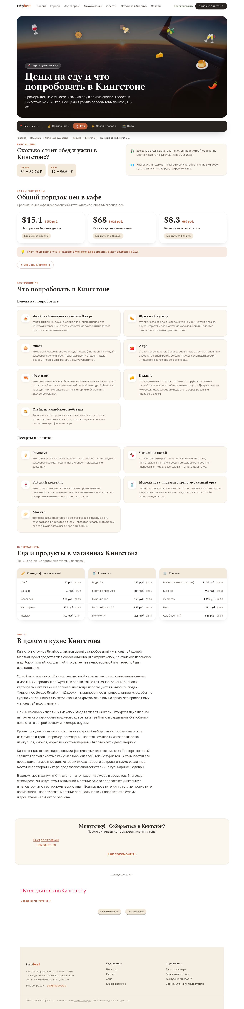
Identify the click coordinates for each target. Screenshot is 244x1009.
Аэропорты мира (176, 969)
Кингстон (90, 137)
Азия (109, 979)
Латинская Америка (134, 6)
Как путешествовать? (179, 979)
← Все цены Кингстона (35, 264)
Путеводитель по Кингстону (53, 890)
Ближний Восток (116, 983)
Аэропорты (71, 6)
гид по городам (82, 1000)
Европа (110, 974)
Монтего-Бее (84, 252)
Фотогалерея (136, 911)
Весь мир (35, 137)
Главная (21, 137)
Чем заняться (46, 845)
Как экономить (183, 6)
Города (55, 6)
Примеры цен (58, 126)
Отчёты (111, 6)
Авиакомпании (93, 6)
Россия (41, 6)
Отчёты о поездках (177, 974)
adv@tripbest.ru (56, 985)
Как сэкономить (122, 853)
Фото (128, 126)
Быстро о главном (46, 840)
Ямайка (77, 137)
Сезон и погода (103, 126)
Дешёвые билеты (211, 6)
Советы (156, 6)
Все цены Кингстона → (36, 901)
